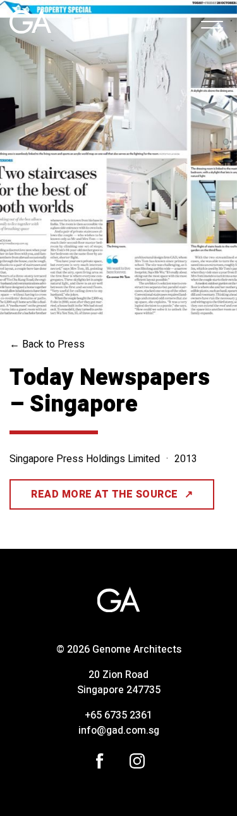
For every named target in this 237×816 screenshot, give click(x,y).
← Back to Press (47, 344)
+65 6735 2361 (118, 715)
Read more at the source (112, 498)
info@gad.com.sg (118, 730)
